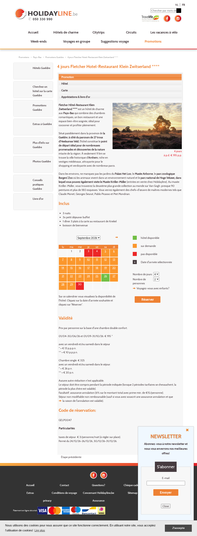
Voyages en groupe (76, 41)
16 (80, 267)
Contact (64, 485)
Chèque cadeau (133, 485)
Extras (30, 492)
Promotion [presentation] (67, 77)
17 (88, 267)
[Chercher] (178, 10)
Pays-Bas (37, 57)
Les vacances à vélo (164, 32)
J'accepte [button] (178, 528)
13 (114, 259)
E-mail (165, 478)
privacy (47, 500)
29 (71, 284)
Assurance (98, 500)
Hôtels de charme (65, 32)
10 (88, 259)
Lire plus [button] (39, 530)
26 (105, 275)
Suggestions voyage (115, 41)
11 (97, 259)
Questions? (98, 485)
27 (114, 275)
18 (97, 267)
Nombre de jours (142, 274)
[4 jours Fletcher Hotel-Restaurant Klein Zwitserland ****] (145, 125)
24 (88, 275)
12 (105, 259)
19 (105, 267)
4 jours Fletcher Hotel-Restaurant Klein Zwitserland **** (93, 57)
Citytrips (98, 32)
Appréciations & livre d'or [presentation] (75, 96)
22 (71, 275)
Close (166, 506)
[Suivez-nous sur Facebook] (167, 18)
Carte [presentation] (64, 90)
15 (71, 267)
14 (63, 267)
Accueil (33, 32)
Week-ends (39, 41)
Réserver (147, 299)
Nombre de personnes (139, 281)
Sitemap (132, 492)
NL (177, 4)
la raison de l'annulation (76, 400)
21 (63, 275)
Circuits (131, 32)
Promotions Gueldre (54, 57)
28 (62, 284)
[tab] (120, 77)
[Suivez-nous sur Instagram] (178, 18)
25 (96, 275)
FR (183, 4)
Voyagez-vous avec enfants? (153, 288)
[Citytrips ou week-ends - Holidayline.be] (47, 14)
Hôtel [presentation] (64, 83)
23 (79, 275)
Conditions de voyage (64, 492)
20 (114, 267)
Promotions (153, 41)
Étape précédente (71, 457)
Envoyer (166, 492)
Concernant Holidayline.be (98, 492)
